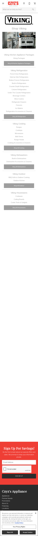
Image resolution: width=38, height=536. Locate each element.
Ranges (19, 127)
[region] (19, 523)
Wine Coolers (19, 99)
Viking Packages (19, 58)
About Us (5, 503)
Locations (5, 508)
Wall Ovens (19, 136)
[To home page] (13, 3)
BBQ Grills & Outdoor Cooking (19, 177)
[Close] (36, 513)
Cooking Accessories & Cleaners (19, 143)
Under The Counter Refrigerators (19, 93)
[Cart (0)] (35, 3)
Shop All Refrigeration (19, 116)
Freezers (19, 105)
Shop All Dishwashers (19, 167)
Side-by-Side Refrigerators (19, 77)
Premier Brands (7, 498)
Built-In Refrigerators (19, 83)
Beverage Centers (19, 96)
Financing (5, 506)
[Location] (24, 3)
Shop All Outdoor (19, 185)
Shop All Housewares (19, 207)
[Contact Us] (29, 3)
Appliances (5, 496)
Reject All (10, 532)
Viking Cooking (19, 124)
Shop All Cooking (19, 148)
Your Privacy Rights (19, 527)
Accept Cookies (27, 532)
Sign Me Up (19, 476)
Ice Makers (19, 108)
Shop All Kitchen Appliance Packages (19, 63)
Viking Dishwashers (19, 155)
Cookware (19, 196)
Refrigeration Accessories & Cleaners (19, 111)
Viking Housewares (19, 193)
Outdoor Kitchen (19, 180)
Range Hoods (19, 140)
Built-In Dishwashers (19, 158)
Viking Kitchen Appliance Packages (19, 55)
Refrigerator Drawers (19, 102)
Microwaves (19, 133)
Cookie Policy (19, 523)
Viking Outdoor (19, 174)
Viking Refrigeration (19, 70)
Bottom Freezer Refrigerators (19, 80)
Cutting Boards (19, 199)
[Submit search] (33, 9)
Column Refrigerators (19, 89)
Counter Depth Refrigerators (19, 86)
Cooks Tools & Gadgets (19, 202)
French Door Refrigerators (19, 74)
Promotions (6, 501)
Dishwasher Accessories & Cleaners (19, 161)
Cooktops (19, 130)
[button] (3, 3)
